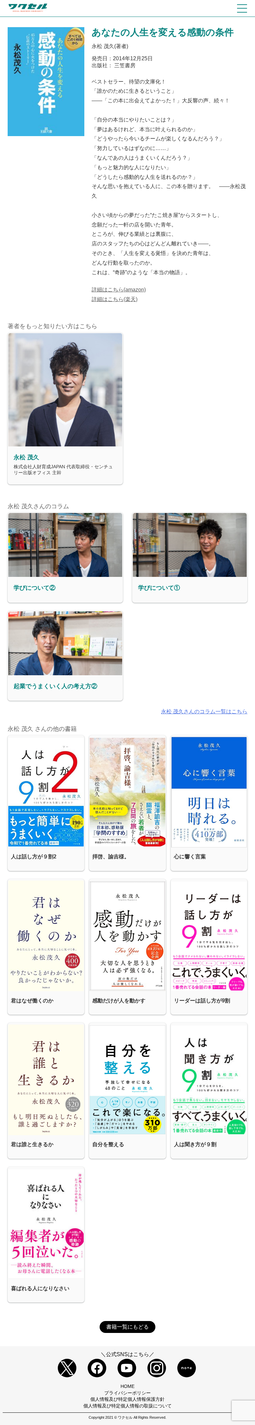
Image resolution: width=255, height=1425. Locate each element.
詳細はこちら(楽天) (114, 299)
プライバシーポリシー (127, 1393)
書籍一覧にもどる (127, 1327)
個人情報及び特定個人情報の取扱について (127, 1405)
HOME (127, 1386)
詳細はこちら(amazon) (119, 289)
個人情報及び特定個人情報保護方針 (127, 1399)
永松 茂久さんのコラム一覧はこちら (204, 711)
